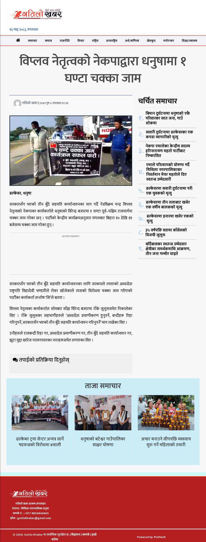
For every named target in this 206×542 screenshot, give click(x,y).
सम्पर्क (86, 534)
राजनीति (65, 40)
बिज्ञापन (75, 534)
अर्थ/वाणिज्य (132, 40)
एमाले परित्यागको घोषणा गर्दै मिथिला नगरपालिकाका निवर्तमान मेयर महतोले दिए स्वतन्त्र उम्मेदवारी (168, 172)
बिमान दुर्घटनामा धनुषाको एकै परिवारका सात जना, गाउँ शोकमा (168, 118)
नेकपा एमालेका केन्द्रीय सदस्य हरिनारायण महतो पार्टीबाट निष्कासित (168, 151)
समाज (48, 40)
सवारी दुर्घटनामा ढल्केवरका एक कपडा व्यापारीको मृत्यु (169, 134)
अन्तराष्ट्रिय (111, 40)
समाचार (32, 40)
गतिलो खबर (30, 103)
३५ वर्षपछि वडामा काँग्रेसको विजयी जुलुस (166, 232)
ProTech (160, 537)
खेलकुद (151, 40)
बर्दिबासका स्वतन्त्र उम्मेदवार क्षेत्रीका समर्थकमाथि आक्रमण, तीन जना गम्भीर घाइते (168, 249)
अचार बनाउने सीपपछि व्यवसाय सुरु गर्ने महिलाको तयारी (166, 442)
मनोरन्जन (168, 40)
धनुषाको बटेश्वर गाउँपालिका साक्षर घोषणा (103, 442)
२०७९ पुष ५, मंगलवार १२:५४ (54, 103)
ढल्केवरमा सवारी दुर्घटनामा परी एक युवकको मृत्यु (169, 191)
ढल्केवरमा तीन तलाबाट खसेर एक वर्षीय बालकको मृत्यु (168, 205)
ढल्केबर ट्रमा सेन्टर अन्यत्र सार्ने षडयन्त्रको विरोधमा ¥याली (40, 442)
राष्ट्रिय (95, 40)
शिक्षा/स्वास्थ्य (189, 40)
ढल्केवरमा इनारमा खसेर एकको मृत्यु (170, 219)
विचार (80, 40)
